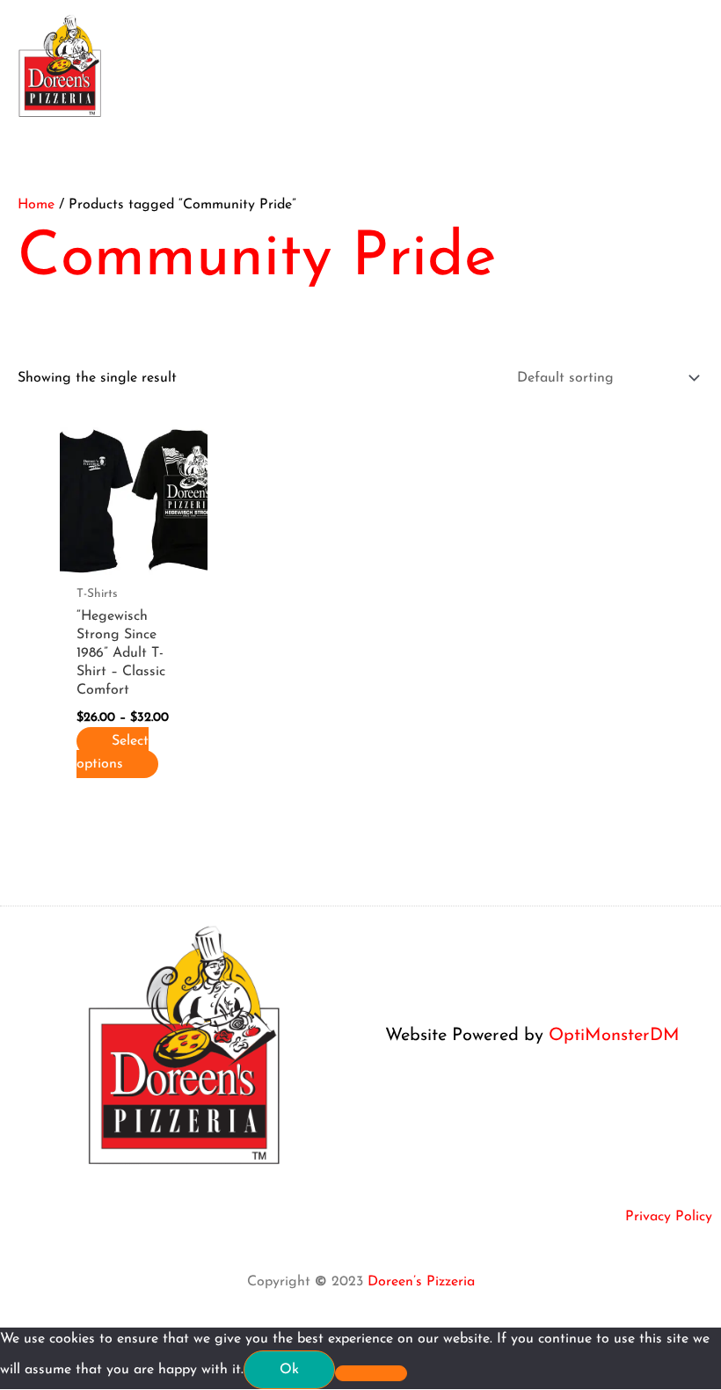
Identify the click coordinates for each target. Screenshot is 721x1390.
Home (36, 205)
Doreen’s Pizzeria (421, 1282)
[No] (371, 1373)
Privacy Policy (668, 1217)
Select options (112, 752)
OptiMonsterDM (614, 1035)
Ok (289, 1370)
